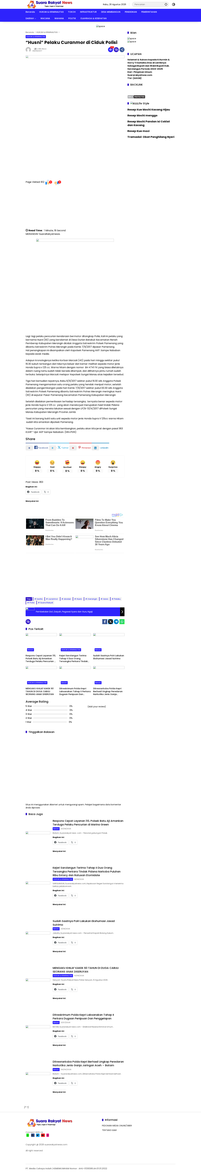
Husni (79, 599)
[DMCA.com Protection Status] (136, 96)
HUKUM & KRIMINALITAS (35, 36)
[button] (166, 4)
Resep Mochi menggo (142, 115)
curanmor (53, 599)
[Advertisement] (75, 208)
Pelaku (117, 599)
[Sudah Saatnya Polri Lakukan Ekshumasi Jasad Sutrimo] (108, 643)
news (105, 599)
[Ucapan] (131, 38)
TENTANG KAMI (109, 1130)
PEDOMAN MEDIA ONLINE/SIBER (117, 1125)
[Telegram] (116, 621)
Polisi (32, 602)
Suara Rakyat (46, 602)
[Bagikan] (121, 49)
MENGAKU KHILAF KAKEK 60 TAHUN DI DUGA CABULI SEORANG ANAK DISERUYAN (40, 691)
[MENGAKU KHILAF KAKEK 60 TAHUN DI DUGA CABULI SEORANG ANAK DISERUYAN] (41, 676)
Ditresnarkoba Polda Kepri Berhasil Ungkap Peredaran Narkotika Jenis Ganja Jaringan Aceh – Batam (108, 691)
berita (40, 599)
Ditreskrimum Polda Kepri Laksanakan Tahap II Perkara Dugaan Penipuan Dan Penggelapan (75, 691)
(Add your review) (97, 706)
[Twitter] (110, 621)
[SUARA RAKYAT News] (49, 4)
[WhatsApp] (121, 621)
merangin (92, 599)
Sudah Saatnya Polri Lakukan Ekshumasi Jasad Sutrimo (108, 657)
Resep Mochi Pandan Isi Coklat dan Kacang (148, 123)
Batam (30, 650)
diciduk (67, 599)
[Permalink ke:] (29, 49)
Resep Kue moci (138, 131)
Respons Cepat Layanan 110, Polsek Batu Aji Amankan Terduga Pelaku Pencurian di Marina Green (41, 658)
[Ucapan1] (100, 26)
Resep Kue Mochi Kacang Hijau (148, 109)
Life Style (143, 103)
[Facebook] (104, 621)
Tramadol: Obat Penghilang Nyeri (150, 137)
